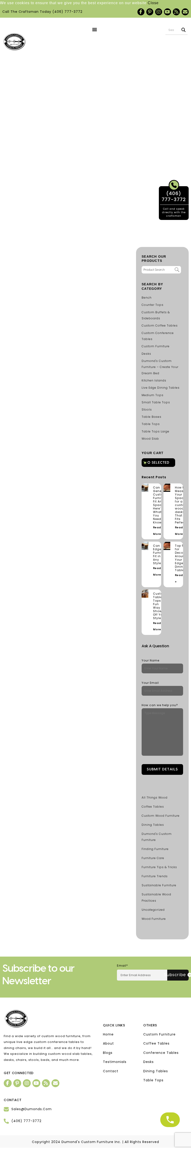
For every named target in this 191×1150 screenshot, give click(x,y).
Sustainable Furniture (159, 885)
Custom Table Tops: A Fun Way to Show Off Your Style (159, 606)
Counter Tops (153, 305)
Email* (122, 965)
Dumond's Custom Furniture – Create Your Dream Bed (160, 367)
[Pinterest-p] (149, 11)
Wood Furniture (154, 919)
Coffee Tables (153, 807)
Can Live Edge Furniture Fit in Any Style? (160, 554)
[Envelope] (185, 11)
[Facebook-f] (140, 11)
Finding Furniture (155, 849)
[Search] (184, 30)
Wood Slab (150, 439)
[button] (95, 29)
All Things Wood (154, 797)
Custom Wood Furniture (161, 816)
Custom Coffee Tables (160, 325)
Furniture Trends (155, 876)
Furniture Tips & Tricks (159, 867)
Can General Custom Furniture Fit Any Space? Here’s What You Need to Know (160, 505)
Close (153, 3)
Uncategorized (153, 910)
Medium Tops (153, 395)
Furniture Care (153, 858)
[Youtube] (167, 11)
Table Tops (151, 424)
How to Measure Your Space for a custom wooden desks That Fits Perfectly (182, 505)
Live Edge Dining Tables (161, 388)
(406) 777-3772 (67, 11)
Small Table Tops (156, 402)
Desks (146, 354)
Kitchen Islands (154, 380)
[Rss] (176, 11)
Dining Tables (153, 825)
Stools (147, 409)
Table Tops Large (155, 431)
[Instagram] (158, 11)
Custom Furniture (156, 346)
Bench (147, 298)
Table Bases (151, 417)
